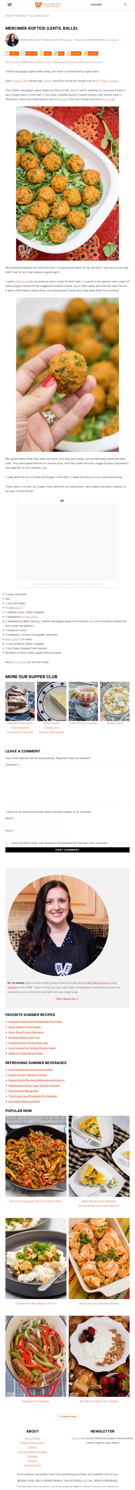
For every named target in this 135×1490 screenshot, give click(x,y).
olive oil (18, 607)
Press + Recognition (32, 1442)
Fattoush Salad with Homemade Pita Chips (35, 1021)
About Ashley (33, 1438)
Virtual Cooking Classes (32, 1451)
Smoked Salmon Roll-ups (24, 1037)
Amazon (63, 99)
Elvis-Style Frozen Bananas (26, 1032)
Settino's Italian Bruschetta (25, 1053)
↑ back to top (67, 1416)
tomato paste (30, 616)
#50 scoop (22, 281)
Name (10, 818)
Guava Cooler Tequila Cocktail (27, 1075)
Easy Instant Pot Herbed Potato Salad (32, 1048)
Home (9, 15)
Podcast (32, 1456)
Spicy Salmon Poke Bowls (24, 1027)
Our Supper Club (39, 15)
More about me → (67, 998)
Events (32, 1447)
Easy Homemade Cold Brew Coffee (30, 1069)
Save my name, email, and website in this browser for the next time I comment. (60, 843)
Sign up (76, 1438)
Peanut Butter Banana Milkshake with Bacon (36, 1080)
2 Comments (112, 40)
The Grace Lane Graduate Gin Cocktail (32, 1096)
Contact (33, 1460)
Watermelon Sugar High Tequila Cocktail (34, 1085)
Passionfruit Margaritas (23, 1090)
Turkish (47, 80)
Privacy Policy (32, 1465)
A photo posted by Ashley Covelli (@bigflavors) (53, 584)
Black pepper (13, 639)
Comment (12, 764)
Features (20, 15)
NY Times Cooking (107, 80)
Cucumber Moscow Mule (24, 1101)
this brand (107, 99)
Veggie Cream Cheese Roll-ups (28, 1042)
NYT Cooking (19, 662)
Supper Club (20, 80)
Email (9, 830)
